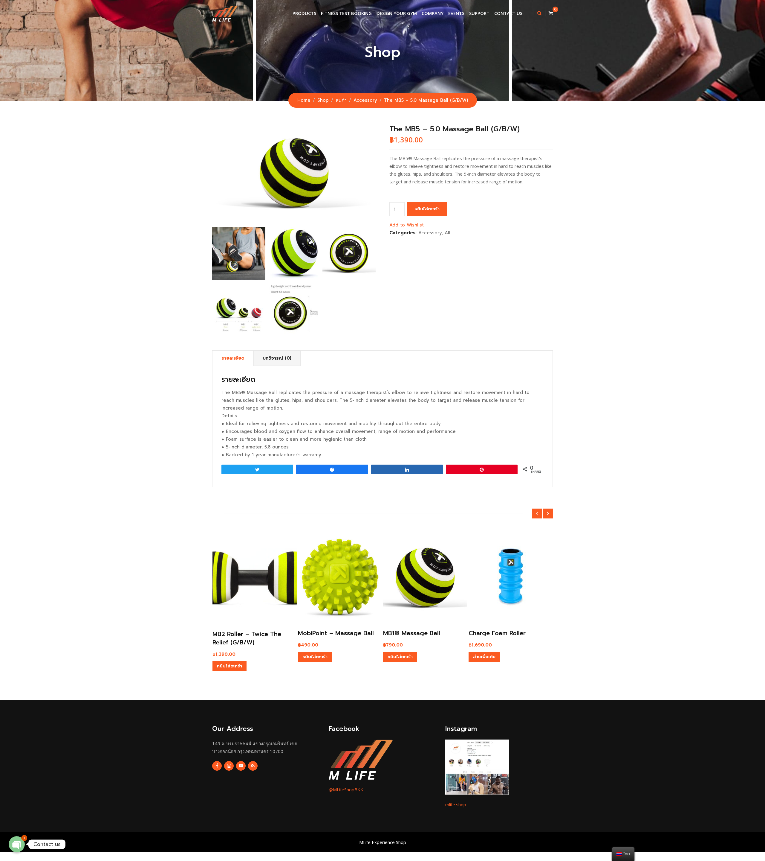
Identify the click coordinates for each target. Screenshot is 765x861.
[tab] (232, 358)
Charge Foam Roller (497, 633)
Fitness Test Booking (346, 13)
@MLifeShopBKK (346, 789)
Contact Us (508, 13)
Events (456, 13)
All (447, 232)
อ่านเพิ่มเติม (484, 657)
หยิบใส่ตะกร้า (427, 209)
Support (479, 13)
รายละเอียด (232, 358)
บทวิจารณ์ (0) (277, 358)
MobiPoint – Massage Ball (336, 633)
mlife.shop (455, 804)
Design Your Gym (397, 13)
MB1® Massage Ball (411, 633)
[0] (551, 13)
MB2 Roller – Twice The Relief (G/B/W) (246, 638)
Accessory (430, 232)
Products (304, 13)
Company (432, 13)
